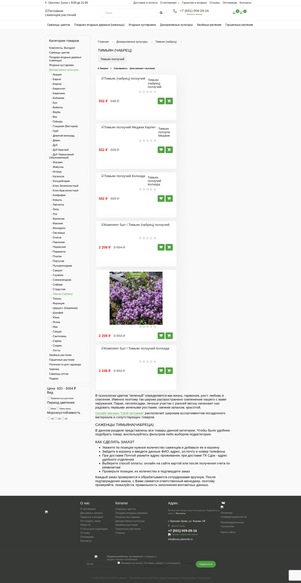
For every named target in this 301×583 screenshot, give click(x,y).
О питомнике (88, 508)
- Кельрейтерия (59, 181)
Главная (103, 41)
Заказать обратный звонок (185, 534)
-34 (52, 419)
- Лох (53, 213)
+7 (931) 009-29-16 (194, 11)
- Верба (54, 112)
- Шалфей (56, 312)
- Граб (53, 130)
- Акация (55, 74)
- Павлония (57, 242)
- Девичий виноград (61, 135)
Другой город (178, 526)
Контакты (246, 2)
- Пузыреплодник (60, 265)
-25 (65, 419)
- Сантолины (57, 336)
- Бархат (55, 79)
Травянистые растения (62, 398)
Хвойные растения (209, 24)
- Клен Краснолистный (63, 190)
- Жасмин (56, 162)
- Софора (55, 284)
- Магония (56, 223)
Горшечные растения (239, 24)
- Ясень (54, 322)
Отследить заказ (90, 520)
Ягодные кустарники (142, 24)
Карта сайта (228, 532)
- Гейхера (55, 121)
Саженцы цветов (58, 24)
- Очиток (55, 237)
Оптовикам (230, 2)
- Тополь (55, 298)
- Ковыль (55, 199)
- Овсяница (57, 232)
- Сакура (55, 331)
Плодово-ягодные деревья (131, 512)
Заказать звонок (194, 14)
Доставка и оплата (145, 2)
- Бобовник (56, 97)
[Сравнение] (234, 12)
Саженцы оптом (58, 373)
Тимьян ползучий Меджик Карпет (165, 134)
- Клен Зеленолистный (63, 185)
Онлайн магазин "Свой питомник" (119, 413)
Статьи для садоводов (94, 528)
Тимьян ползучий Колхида (154, 181)
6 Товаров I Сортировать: (113, 68)
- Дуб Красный (59, 149)
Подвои (53, 378)
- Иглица (55, 171)
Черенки (54, 369)
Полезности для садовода (65, 364)
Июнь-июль (65, 408)
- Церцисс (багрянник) (63, 307)
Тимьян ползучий (112, 59)
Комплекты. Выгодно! (62, 47)
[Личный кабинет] (226, 13)
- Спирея (55, 345)
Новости (85, 524)
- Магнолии (56, 218)
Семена (120, 532)
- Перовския (57, 246)
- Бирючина (57, 93)
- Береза (55, 83)
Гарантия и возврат (194, 2)
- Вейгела (56, 107)
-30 (59, 419)
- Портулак (56, 260)
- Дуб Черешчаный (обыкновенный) (61, 156)
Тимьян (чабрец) (166, 41)
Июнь (53, 408)
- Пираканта (57, 251)
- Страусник (57, 289)
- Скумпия (56, 275)
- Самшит (56, 270)
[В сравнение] (161, 101)
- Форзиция (56, 303)
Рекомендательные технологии (232, 524)
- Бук (53, 102)
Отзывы (215, 2)
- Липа (54, 209)
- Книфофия (57, 195)
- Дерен (54, 140)
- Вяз (53, 116)
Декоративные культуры (176, 24)
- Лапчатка (56, 204)
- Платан (55, 256)
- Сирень (55, 340)
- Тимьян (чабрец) (61, 293)
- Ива (53, 326)
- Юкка (54, 317)
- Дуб (53, 144)
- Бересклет (57, 88)
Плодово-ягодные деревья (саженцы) (99, 24)
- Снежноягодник (60, 279)
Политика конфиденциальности (234, 514)
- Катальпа (56, 176)
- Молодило (57, 228)
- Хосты (54, 350)
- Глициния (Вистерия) (63, 126)
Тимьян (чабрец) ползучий (154, 83)
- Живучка (56, 166)
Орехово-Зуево (58, 2)
